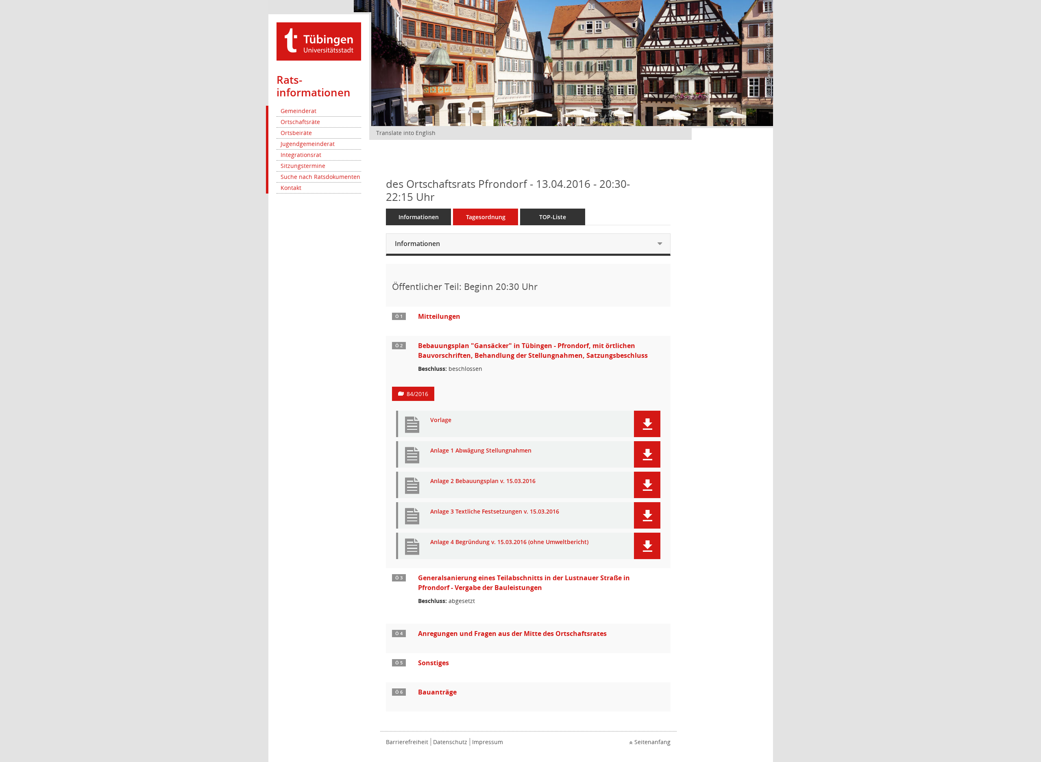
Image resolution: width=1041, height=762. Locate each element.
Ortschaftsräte (300, 122)
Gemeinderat (298, 111)
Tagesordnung (485, 217)
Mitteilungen (439, 316)
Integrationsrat (301, 155)
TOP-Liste (552, 217)
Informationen (419, 217)
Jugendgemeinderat (308, 144)
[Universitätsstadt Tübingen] (319, 41)
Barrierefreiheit (407, 742)
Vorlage (440, 420)
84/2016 (417, 394)
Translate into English (406, 133)
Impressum (487, 742)
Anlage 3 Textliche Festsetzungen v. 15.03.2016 (494, 511)
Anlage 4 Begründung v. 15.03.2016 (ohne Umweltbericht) (509, 542)
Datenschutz (450, 742)
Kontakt (291, 188)
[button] (647, 424)
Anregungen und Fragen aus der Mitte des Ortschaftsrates (512, 633)
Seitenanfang (652, 742)
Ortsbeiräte (296, 133)
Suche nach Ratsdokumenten (320, 177)
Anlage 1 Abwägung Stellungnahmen (480, 450)
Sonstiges (433, 662)
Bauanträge (437, 692)
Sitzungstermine (303, 166)
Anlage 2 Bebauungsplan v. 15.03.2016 (483, 481)
